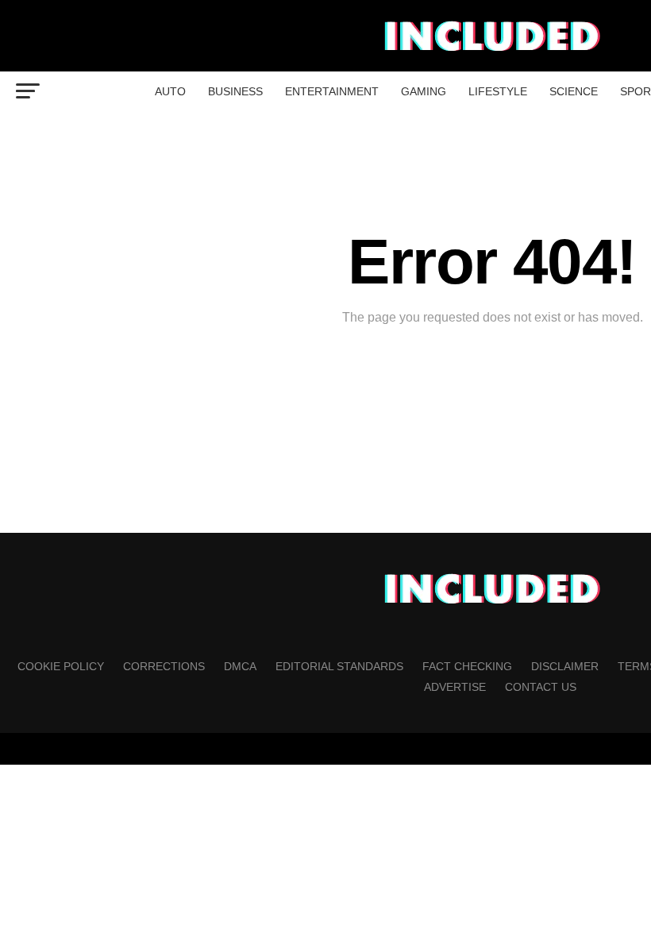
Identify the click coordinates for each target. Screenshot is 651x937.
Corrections (164, 666)
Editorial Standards (339, 666)
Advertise (455, 687)
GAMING (423, 91)
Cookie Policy (60, 666)
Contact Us (540, 687)
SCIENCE (573, 91)
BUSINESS (235, 91)
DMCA (240, 666)
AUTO (170, 91)
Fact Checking (467, 666)
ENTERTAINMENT (332, 91)
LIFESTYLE (497, 91)
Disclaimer (565, 666)
